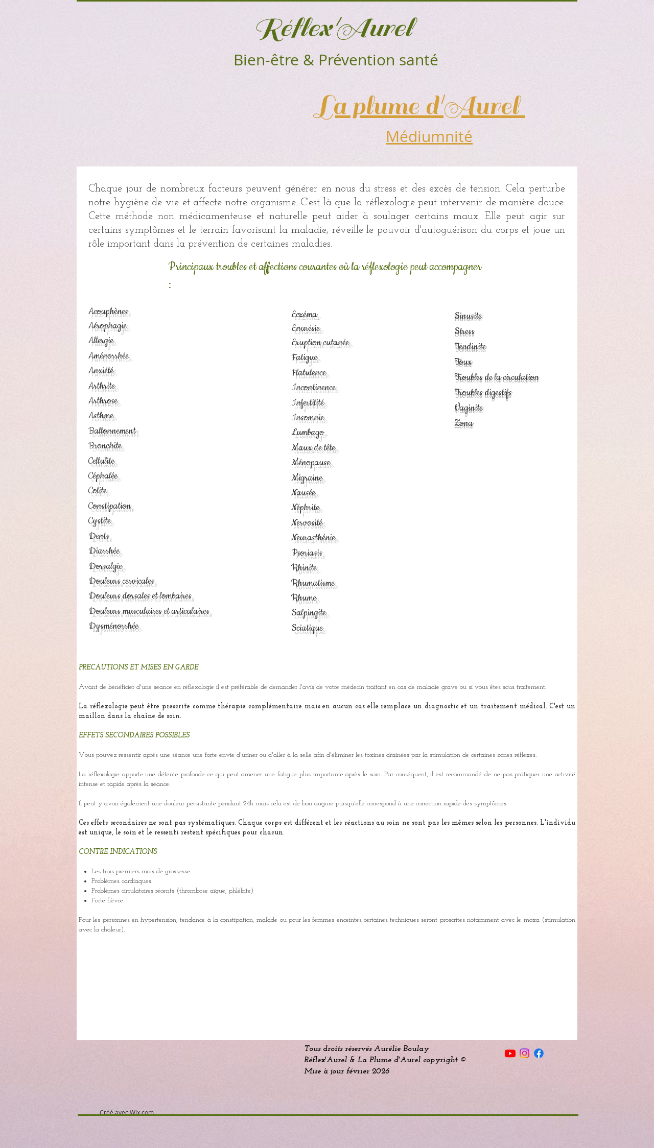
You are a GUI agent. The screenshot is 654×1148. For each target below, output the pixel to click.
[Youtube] (510, 1053)
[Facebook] (538, 1053)
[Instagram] (524, 1053)
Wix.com (142, 1112)
